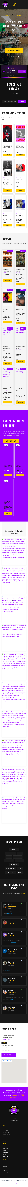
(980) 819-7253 (5, 1039)
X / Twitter (5, 1164)
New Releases (6, 1128)
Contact (4, 1141)
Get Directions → (9, 1055)
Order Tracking (6, 1172)
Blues (9, 857)
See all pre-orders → (9, 245)
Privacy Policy (9, 1182)
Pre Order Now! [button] (7, 280)
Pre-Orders (5, 1130)
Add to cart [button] (8, 154)
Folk (20, 868)
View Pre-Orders (14, 56)
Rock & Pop (14, 849)
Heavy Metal (10, 872)
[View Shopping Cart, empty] (14, 4)
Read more (9, 913)
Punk (19, 872)
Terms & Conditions (18, 1182)
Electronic (9, 860)
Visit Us (4, 1139)
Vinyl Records (6, 1132)
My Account (5, 1170)
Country (19, 860)
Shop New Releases (14, 50)
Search (22, 101)
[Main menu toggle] (25, 4)
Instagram (5, 1161)
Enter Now (22, 71)
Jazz (20, 853)
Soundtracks (10, 868)
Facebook (5, 1166)
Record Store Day (6, 1134)
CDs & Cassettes (6, 1136)
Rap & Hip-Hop (10, 853)
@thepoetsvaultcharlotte (14, 531)
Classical (14, 864)
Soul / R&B (18, 857)
